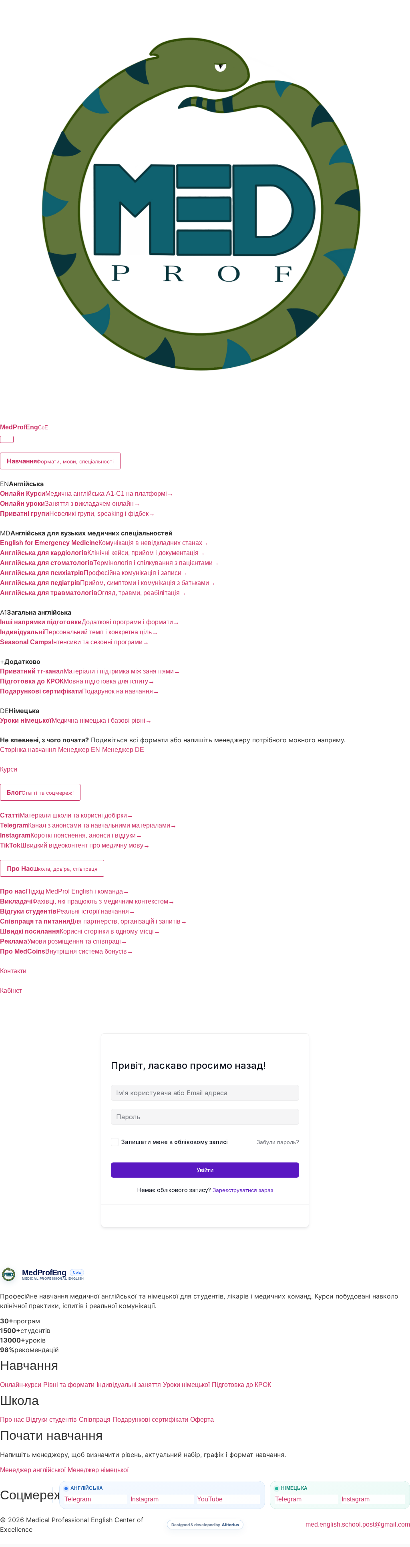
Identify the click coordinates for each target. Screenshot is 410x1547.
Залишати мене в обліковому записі (174, 1141)
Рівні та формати (68, 1384)
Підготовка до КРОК (241, 1384)
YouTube (210, 1499)
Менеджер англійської (33, 1470)
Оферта (202, 1419)
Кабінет (11, 990)
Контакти (13, 971)
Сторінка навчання (28, 749)
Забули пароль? (278, 1142)
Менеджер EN (79, 749)
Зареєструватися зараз (243, 1190)
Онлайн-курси (20, 1384)
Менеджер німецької (98, 1470)
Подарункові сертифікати (150, 1419)
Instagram (145, 1499)
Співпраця (95, 1419)
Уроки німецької (186, 1384)
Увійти (205, 1169)
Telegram (77, 1499)
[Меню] (7, 439)
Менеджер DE (123, 749)
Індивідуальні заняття (128, 1384)
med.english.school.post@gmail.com (357, 1524)
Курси (8, 769)
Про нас (12, 1419)
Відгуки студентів (51, 1419)
